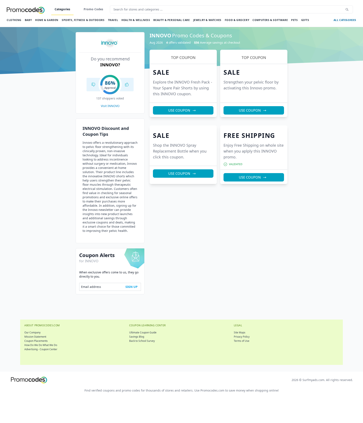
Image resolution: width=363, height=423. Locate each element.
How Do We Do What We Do (40, 345)
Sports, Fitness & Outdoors (83, 20)
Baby (28, 20)
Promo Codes (93, 9)
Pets (294, 20)
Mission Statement (35, 336)
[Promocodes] (26, 9)
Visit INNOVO (110, 106)
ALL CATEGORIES (345, 20)
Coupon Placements (36, 341)
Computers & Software (270, 20)
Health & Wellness (135, 20)
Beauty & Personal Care (171, 20)
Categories (62, 9)
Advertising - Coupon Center (40, 349)
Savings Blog (136, 336)
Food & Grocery (237, 20)
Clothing (14, 20)
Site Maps (239, 332)
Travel (113, 20)
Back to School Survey (142, 341)
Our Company (32, 332)
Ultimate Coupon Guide (143, 332)
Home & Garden (46, 20)
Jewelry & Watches (207, 20)
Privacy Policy (242, 336)
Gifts (305, 20)
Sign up (131, 287)
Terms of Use (241, 341)
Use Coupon (179, 110)
